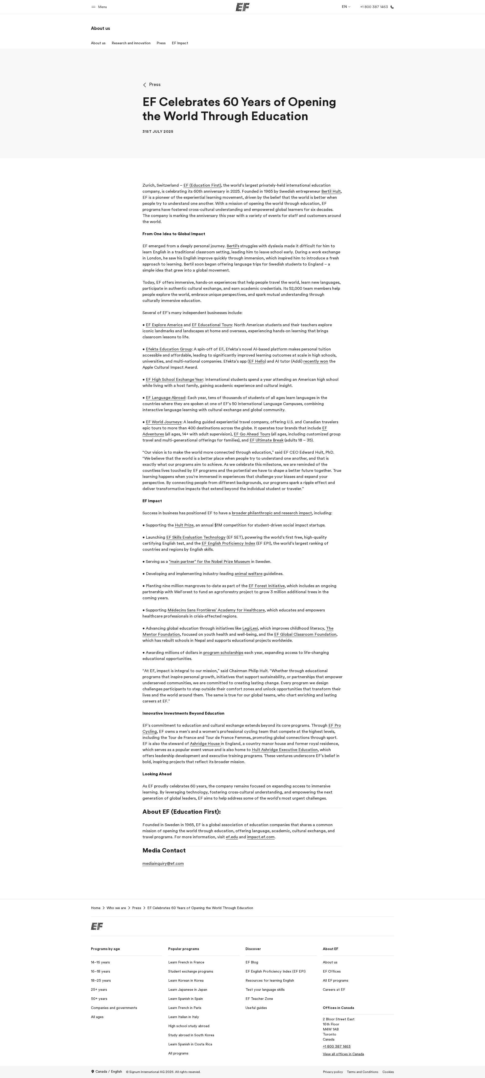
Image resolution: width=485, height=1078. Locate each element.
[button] (100, 7)
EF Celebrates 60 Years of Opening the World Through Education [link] (200, 908)
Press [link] (136, 908)
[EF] (243, 7)
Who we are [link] (116, 908)
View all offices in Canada (343, 1054)
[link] (100, 28)
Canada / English (108, 1071)
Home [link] (96, 908)
